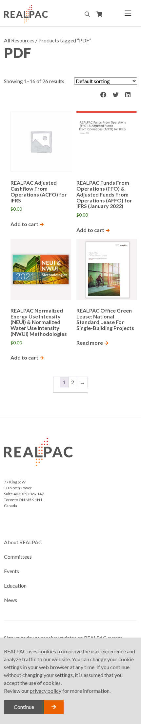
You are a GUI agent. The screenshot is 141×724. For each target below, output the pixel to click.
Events (11, 571)
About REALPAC (23, 542)
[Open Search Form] (87, 14)
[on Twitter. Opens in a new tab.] (116, 95)
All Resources (19, 40)
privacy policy (45, 691)
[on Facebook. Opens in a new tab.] (103, 95)
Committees (18, 556)
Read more (89, 342)
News (10, 600)
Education (15, 585)
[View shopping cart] (99, 14)
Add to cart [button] (24, 224)
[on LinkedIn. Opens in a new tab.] (128, 95)
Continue (24, 707)
